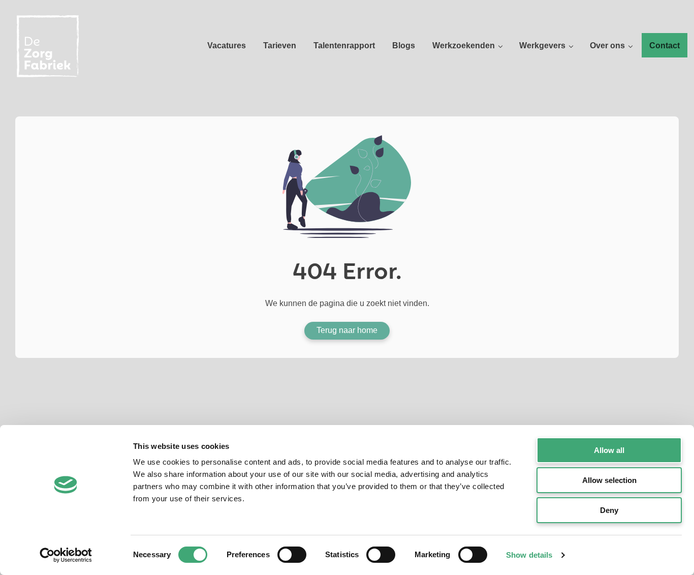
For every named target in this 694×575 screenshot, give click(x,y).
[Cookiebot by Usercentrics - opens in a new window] (65, 555)
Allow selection (609, 480)
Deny (609, 510)
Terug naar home (347, 330)
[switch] (291, 555)
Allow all (609, 450)
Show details (529, 555)
